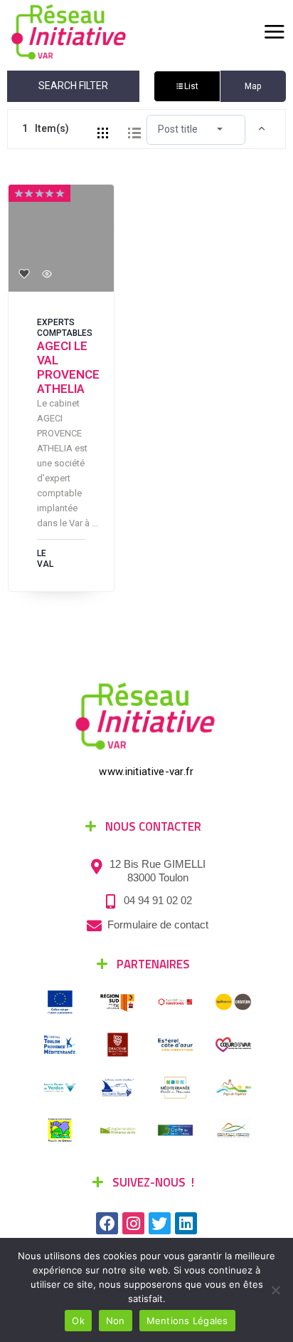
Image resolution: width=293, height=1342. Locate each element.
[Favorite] (24, 274)
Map (253, 86)
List (191, 86)
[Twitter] (160, 1223)
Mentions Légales (187, 1320)
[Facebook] (107, 1223)
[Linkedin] (186, 1223)
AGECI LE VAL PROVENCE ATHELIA (68, 367)
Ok (78, 1320)
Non (115, 1320)
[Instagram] (133, 1223)
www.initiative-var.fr (146, 771)
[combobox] (196, 129)
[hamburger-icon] (273, 32)
